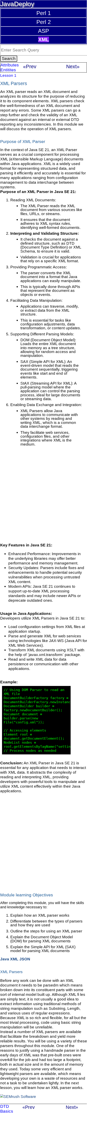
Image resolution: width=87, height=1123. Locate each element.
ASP (43, 31)
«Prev (29, 66)
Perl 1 (43, 13)
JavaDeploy (17, 3)
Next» (73, 66)
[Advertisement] (43, 498)
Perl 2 (43, 22)
